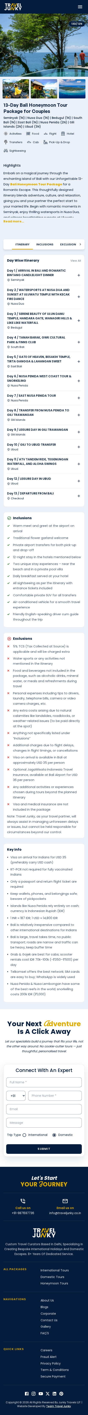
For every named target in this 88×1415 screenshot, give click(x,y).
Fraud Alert (49, 1357)
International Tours (55, 1270)
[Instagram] (33, 1393)
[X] (48, 1393)
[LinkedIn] (54, 1393)
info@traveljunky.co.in (65, 1213)
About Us (47, 1300)
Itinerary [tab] (22, 244)
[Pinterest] (61, 1393)
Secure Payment (53, 1376)
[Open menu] (80, 6)
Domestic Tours (52, 1277)
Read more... (13, 221)
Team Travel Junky (58, 1406)
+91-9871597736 (23, 1213)
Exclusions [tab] (69, 244)
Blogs (44, 1307)
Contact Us (49, 1320)
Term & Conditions (55, 1370)
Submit (44, 1149)
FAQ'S (45, 1333)
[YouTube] (40, 1393)
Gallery (46, 1326)
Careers (46, 1350)
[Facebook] (26, 1393)
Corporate (48, 1313)
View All (75, 260)
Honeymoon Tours (54, 1283)
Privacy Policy (51, 1363)
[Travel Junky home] (13, 7)
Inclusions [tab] (44, 244)
